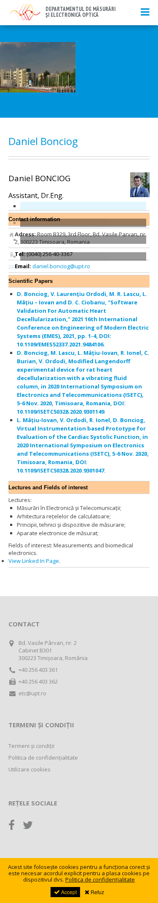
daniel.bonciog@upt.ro (61, 266)
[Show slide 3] (83, 239)
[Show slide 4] (83, 256)
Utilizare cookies (29, 769)
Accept (68, 891)
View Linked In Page (33, 561)
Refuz (96, 891)
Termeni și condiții (31, 746)
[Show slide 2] (83, 223)
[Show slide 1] (83, 206)
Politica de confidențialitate (43, 757)
